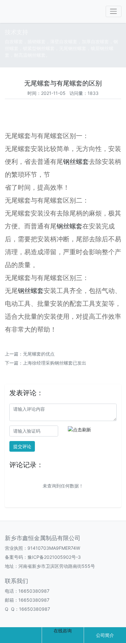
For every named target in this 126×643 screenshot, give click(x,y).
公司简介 (105, 635)
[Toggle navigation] (113, 11)
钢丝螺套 (76, 162)
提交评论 (22, 446)
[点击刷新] (79, 429)
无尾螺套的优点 (39, 354)
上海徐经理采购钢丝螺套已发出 (54, 363)
